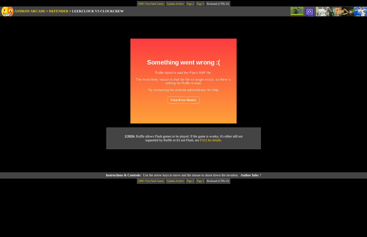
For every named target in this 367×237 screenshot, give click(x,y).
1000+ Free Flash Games (151, 3)
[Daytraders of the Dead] (348, 11)
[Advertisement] (183, 160)
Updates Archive (175, 3)
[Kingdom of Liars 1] (335, 11)
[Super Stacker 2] (309, 11)
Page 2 (190, 3)
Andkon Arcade (29, 11)
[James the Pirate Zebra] (360, 11)
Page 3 (200, 3)
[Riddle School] (322, 11)
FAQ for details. (211, 140)
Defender (58, 11)
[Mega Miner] (297, 11)
